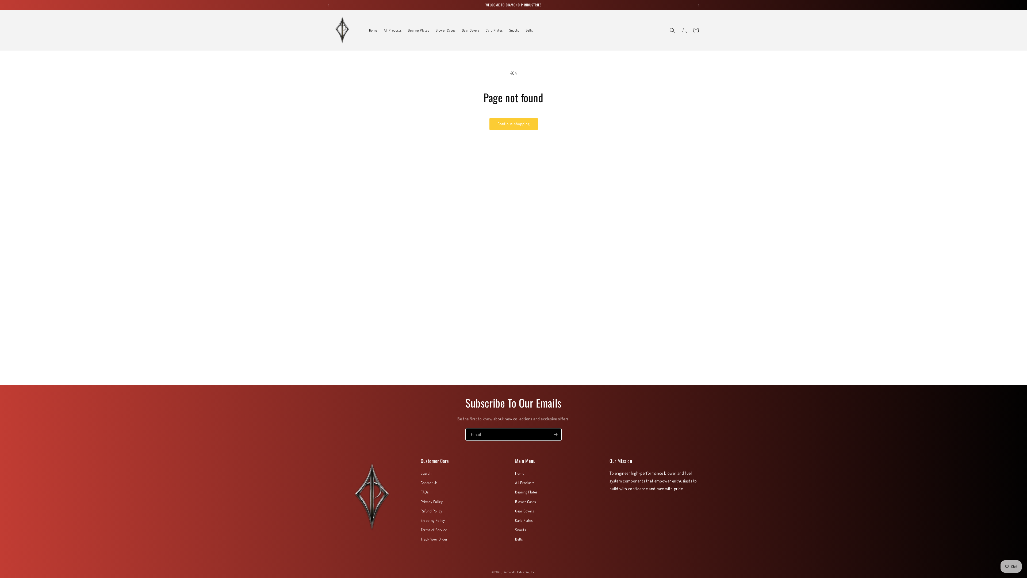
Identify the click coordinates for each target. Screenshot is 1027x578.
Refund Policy (431, 511)
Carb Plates (524, 520)
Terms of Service (434, 529)
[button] (672, 30)
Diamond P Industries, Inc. (519, 572)
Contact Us (429, 482)
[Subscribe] (555, 434)
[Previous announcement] (328, 5)
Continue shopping (513, 123)
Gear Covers (524, 511)
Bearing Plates (526, 492)
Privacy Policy (432, 501)
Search (426, 473)
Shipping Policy (433, 520)
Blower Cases (525, 501)
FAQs (424, 492)
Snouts (520, 529)
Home (519, 473)
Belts (519, 539)
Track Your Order (434, 539)
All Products (524, 482)
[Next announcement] (699, 5)
